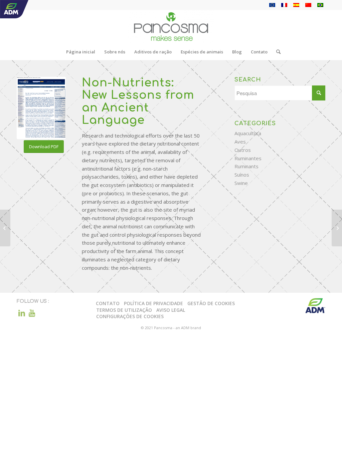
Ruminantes (248, 158)
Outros (242, 150)
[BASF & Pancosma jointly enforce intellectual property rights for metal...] (5, 228)
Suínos (241, 174)
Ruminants (246, 166)
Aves (240, 141)
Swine (241, 183)
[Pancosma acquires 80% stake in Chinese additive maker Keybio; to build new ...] (337, 228)
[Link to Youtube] (32, 313)
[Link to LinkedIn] (22, 313)
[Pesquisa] (276, 51)
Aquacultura (247, 133)
